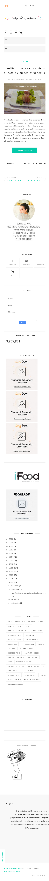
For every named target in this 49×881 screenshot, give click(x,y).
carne (40, 622)
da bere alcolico (14, 680)
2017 (11, 550)
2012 (11, 564)
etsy (12, 275)
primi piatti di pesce (31, 653)
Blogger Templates (13, 869)
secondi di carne (26, 648)
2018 (11, 546)
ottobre (14, 599)
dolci (10, 622)
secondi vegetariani (15, 684)
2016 (11, 553)
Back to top (38, 876)
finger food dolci (30, 675)
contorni (24, 61)
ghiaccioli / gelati (15, 671)
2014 (11, 557)
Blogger (44, 811)
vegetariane (20, 622)
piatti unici (29, 671)
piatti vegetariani (27, 644)
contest (11, 657)
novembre (15, 589)
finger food (12, 644)
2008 (11, 578)
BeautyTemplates (12, 872)
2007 (11, 582)
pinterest (40, 265)
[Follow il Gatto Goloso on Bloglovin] (16, 779)
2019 (11, 542)
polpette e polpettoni (16, 666)
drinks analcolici (14, 635)
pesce (28, 626)
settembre (15, 603)
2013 (11, 560)
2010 (11, 571)
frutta (43, 675)
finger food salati (15, 640)
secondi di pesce (14, 653)
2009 (11, 575)
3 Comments (9, 163)
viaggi (10, 662)
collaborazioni (32, 640)
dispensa (31, 622)
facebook (12, 265)
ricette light (33, 657)
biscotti (41, 644)
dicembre (15, 586)
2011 (11, 568)
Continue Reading (25, 150)
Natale (20, 626)
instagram (26, 265)
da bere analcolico (23, 662)
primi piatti (12, 648)
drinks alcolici (13, 675)
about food (37, 631)
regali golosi (33, 666)
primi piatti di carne (32, 680)
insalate (11, 626)
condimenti (29, 635)
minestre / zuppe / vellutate (18, 631)
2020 (11, 539)
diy (43, 666)
